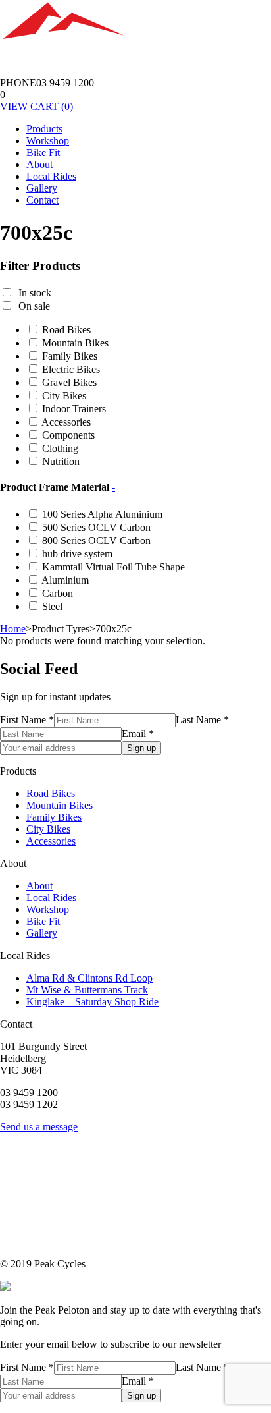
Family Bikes (69, 356)
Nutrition (61, 461)
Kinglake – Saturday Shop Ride (92, 1001)
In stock (34, 292)
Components (68, 435)
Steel (52, 606)
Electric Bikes (71, 369)
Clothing (60, 448)
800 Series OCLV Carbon (96, 540)
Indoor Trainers (74, 408)
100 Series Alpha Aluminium (102, 514)
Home (13, 628)
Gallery (41, 188)
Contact (42, 200)
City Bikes (64, 395)
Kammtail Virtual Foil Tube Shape (113, 566)
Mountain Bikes (75, 342)
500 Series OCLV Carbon (96, 527)
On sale (34, 306)
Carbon (57, 593)
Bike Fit (43, 152)
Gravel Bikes (69, 382)
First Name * (27, 719)
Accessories (66, 422)
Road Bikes (66, 329)
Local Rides (51, 176)
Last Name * (202, 719)
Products (44, 128)
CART (36, 106)
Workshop (47, 140)
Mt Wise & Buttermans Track (87, 989)
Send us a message (39, 1126)
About (39, 164)
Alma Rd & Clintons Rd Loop (89, 978)
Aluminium (65, 580)
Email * (138, 733)
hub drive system (77, 553)
